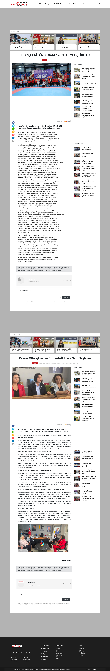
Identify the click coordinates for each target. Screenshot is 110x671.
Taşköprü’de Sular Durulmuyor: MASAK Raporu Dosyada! (87, 161)
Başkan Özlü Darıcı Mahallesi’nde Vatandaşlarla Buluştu (87, 101)
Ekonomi (52, 4)
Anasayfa (13, 31)
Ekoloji (79, 4)
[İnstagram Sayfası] (17, 652)
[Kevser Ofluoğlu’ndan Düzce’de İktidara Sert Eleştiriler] (41, 383)
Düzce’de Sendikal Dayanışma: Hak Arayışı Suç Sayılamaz (88, 115)
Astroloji (81, 655)
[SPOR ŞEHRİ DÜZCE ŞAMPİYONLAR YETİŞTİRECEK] (41, 79)
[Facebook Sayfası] (11, 652)
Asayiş (47, 4)
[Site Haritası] (27, 652)
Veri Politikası (14, 661)
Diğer (84, 4)
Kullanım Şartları (27, 657)
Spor (18, 31)
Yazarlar (45, 651)
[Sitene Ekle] (30, 652)
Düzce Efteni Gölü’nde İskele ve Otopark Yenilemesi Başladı (88, 108)
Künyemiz (45, 656)
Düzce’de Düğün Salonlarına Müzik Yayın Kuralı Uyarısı (88, 181)
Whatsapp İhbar (27, 659)
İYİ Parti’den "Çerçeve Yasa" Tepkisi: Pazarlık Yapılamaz (88, 195)
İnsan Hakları (68, 4)
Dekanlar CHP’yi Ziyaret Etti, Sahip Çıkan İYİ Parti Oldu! (88, 168)
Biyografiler (82, 652)
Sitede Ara (81, 648)
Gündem (41, 4)
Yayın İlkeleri (14, 659)
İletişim (44, 659)
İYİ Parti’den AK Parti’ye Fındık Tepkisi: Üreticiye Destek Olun (88, 89)
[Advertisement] (55, 19)
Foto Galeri (46, 645)
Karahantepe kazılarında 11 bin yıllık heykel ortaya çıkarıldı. (89, 188)
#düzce (19, 576)
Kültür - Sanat (59, 4)
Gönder (66, 297)
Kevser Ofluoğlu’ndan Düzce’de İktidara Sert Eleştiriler (87, 155)
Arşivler (45, 653)
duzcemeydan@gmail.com (34, 585)
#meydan (24, 576)
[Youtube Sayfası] (19, 652)
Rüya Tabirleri (82, 653)
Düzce (30, 442)
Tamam (94, 669)
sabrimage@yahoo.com (33, 281)
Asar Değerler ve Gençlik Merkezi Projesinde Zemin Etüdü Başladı (89, 70)
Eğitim (75, 4)
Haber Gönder (26, 661)
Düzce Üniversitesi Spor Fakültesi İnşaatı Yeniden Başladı (88, 76)
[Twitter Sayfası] (14, 652)
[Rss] (25, 652)
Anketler (81, 650)
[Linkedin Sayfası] (22, 652)
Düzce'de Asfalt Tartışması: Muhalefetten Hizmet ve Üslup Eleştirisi (89, 175)
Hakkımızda (13, 657)
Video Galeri (46, 648)
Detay (88, 669)
